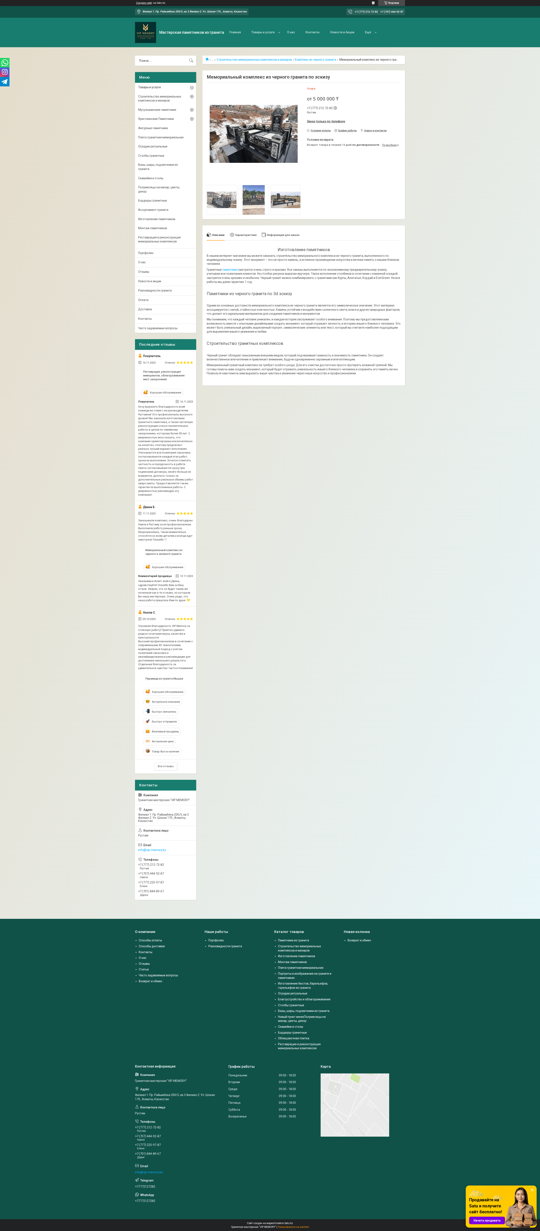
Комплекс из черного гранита (315, 59)
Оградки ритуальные (152, 146)
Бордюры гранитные (152, 200)
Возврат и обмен (150, 981)
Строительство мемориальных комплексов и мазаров (254, 59)
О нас (291, 32)
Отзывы (143, 271)
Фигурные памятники (153, 128)
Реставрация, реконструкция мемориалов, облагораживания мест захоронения (164, 375)
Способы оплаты (150, 940)
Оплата (143, 300)
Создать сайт (144, 2)
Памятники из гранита (293, 940)
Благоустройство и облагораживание (304, 999)
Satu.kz (288, 1223)
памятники (230, 269)
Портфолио (146, 253)
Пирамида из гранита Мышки (164, 678)
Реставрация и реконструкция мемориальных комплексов (159, 239)
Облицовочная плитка (293, 1038)
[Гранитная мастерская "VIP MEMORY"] (145, 32)
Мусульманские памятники (157, 109)
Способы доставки (152, 946)
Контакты (312, 32)
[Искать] (191, 61)
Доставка (145, 309)
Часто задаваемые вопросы (157, 328)
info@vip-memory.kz (152, 850)
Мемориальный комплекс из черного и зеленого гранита (163, 552)
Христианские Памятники (156, 118)
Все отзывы (166, 766)
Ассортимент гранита (153, 209)
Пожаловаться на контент (293, 1227)
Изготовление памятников (156, 219)
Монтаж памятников (152, 228)
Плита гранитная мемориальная (161, 137)
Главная (235, 32)
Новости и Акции (342, 32)
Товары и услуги (263, 32)
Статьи (144, 969)
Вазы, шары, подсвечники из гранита (158, 167)
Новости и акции (149, 281)
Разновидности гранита (155, 290)
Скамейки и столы (150, 178)
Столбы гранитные (151, 155)
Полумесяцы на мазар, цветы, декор (159, 189)
